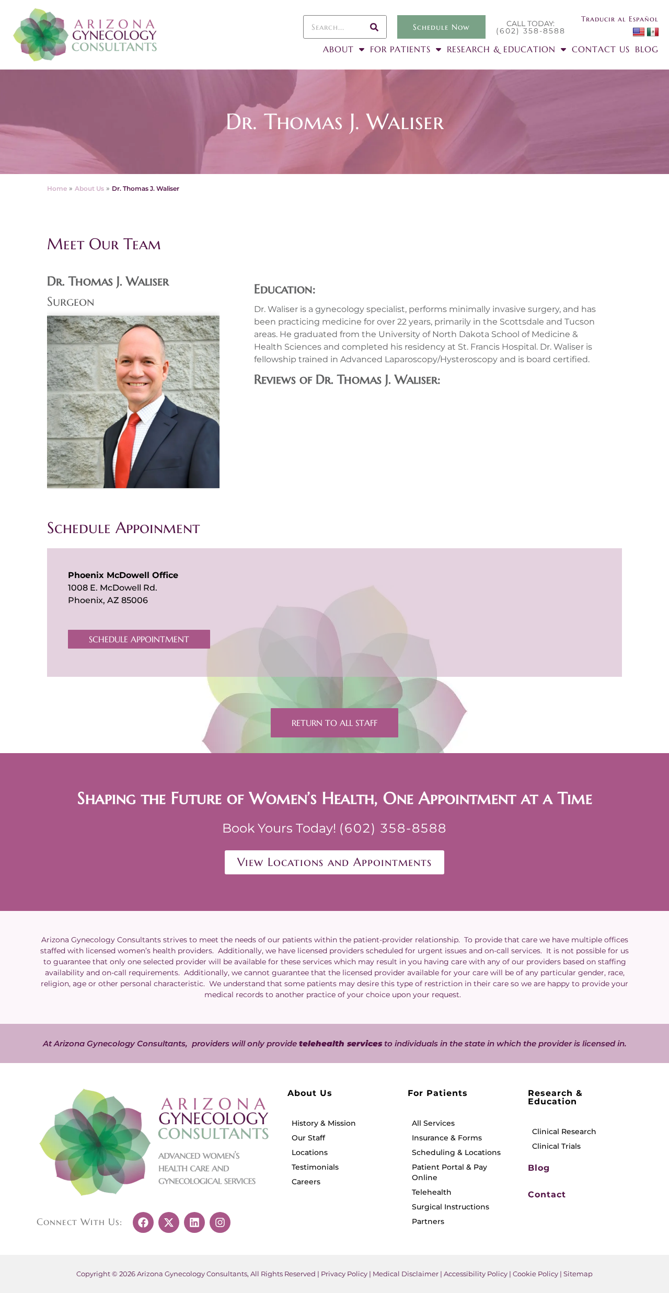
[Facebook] (143, 1222)
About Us (89, 188)
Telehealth (432, 1192)
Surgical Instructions (450, 1206)
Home (57, 188)
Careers (306, 1181)
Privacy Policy (344, 1273)
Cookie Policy (535, 1273)
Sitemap (578, 1273)
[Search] (374, 27)
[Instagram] (220, 1222)
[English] (638, 32)
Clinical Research (564, 1131)
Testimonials (315, 1167)
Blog (539, 1168)
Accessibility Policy (475, 1273)
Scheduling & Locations (456, 1152)
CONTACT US (601, 49)
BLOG (647, 49)
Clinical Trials (556, 1146)
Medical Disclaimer (406, 1273)
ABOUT (338, 49)
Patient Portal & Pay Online (449, 1172)
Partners (428, 1221)
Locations (310, 1152)
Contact (547, 1194)
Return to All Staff (334, 723)
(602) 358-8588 (531, 31)
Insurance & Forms (447, 1137)
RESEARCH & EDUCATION (501, 49)
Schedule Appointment (139, 639)
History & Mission (324, 1123)
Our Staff (308, 1137)
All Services (433, 1123)
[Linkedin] (194, 1222)
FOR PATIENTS (400, 49)
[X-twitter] (168, 1222)
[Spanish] (652, 32)
